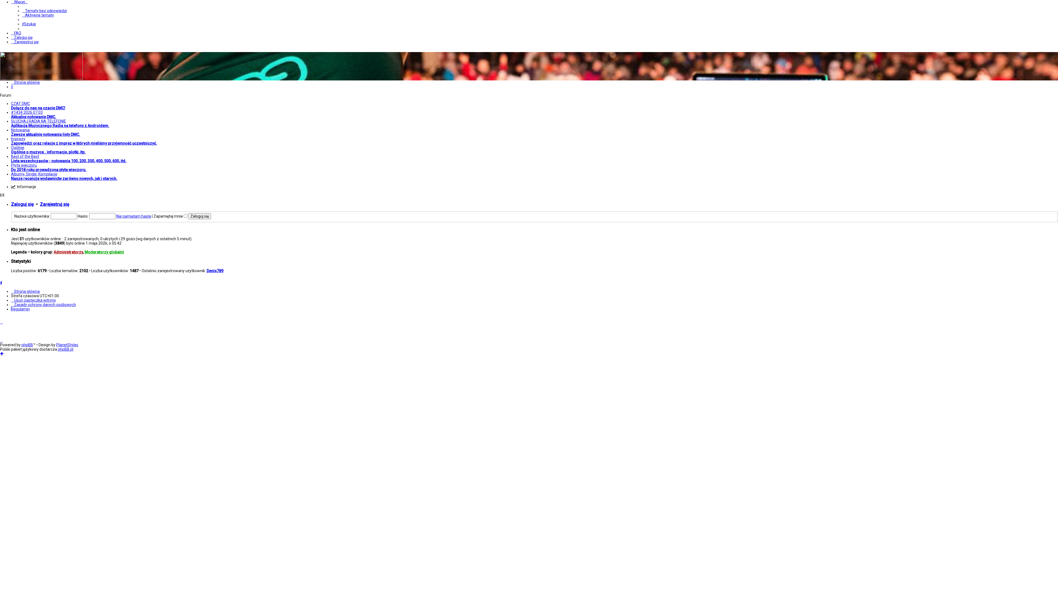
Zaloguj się (22, 204)
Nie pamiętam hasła (133, 216)
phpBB (27, 345)
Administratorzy (68, 252)
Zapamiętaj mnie (168, 216)
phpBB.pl (65, 349)
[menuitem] (44, 11)
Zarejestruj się (54, 204)
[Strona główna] (41, 78)
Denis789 (215, 271)
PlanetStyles (67, 345)
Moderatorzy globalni (104, 252)
